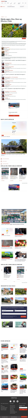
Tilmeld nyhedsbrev (24, 416)
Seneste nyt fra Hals (12, 405)
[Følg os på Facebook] (10, 401)
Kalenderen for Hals (12, 407)
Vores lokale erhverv (12, 406)
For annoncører (3, 406)
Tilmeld (14, 115)
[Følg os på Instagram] (14, 401)
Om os (1, 405)
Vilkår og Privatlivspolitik (4, 407)
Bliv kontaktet (23, 316)
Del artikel (23, 38)
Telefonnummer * (4, 309)
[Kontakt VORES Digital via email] (17, 401)
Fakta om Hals (12, 408)
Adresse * (3, 312)
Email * (15, 309)
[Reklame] (14, 106)
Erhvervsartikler (12, 409)
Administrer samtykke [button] (3, 409)
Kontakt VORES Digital (3, 408)
